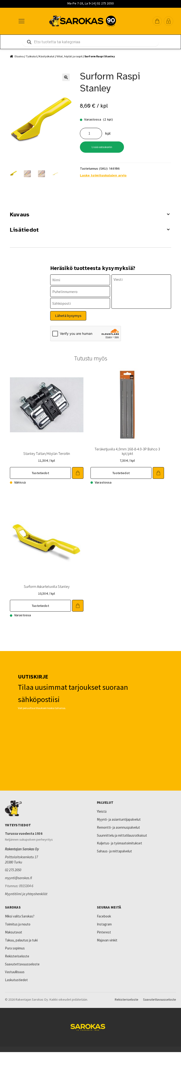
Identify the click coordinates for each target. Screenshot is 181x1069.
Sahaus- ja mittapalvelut (114, 851)
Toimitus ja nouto (17, 924)
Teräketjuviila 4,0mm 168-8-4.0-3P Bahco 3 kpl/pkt (127, 451)
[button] (157, 21)
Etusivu (19, 56)
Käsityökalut (46, 56)
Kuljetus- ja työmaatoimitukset (119, 843)
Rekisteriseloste (17, 956)
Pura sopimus (15, 948)
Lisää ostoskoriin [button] (77, 473)
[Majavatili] (168, 21)
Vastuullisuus (15, 972)
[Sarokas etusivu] (44, 808)
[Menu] (21, 21)
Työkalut (31, 56)
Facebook (104, 916)
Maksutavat (13, 932)
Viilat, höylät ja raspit (69, 56)
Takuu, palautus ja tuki (21, 940)
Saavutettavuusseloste (22, 964)
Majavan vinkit (107, 940)
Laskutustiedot (16, 980)
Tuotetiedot (40, 473)
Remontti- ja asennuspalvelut (118, 827)
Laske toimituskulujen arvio (103, 175)
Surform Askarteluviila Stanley (47, 586)
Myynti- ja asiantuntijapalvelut (119, 819)
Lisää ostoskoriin (102, 147)
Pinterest (104, 932)
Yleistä (102, 811)
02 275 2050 (13, 870)
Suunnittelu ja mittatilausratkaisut (122, 835)
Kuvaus (19, 214)
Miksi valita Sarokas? (19, 916)
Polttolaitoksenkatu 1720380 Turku (21, 859)
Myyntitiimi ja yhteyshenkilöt (26, 894)
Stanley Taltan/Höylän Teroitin (46, 453)
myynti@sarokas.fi (18, 878)
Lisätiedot (24, 229)
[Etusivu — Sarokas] (82, 21)
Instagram (104, 924)
